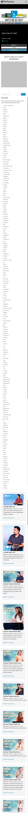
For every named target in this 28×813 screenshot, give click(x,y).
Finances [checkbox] (5, 247)
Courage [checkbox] (5, 185)
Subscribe (14, 50)
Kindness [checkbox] (5, 350)
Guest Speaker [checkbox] (6, 299)
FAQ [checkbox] (4, 230)
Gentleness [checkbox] (6, 268)
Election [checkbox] (5, 210)
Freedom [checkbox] (5, 256)
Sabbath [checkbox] (5, 485)
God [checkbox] (4, 276)
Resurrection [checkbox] (6, 481)
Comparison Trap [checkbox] (7, 170)
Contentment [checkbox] (6, 178)
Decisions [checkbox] (5, 199)
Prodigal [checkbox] (5, 456)
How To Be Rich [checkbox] (7, 320)
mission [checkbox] (5, 394)
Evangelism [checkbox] (6, 220)
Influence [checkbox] (5, 327)
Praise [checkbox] (4, 448)
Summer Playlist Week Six (11, 696)
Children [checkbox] (5, 151)
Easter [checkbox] (4, 207)
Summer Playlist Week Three (12, 779)
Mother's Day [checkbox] (6, 404)
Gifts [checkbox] (4, 272)
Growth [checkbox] (5, 297)
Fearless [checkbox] (5, 243)
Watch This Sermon (8, 518)
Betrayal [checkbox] (5, 132)
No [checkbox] (4, 421)
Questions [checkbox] (5, 465)
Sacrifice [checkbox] (5, 488)
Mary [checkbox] (4, 375)
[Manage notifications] (3, 810)
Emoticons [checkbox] (5, 214)
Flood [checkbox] (4, 251)
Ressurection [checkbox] (6, 479)
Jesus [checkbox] (4, 341)
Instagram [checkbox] (5, 333)
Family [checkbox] (4, 228)
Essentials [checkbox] (5, 218)
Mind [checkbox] (4, 385)
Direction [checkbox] (5, 203)
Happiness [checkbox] (5, 304)
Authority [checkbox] (5, 122)
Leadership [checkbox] (5, 352)
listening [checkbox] (5, 362)
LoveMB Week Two (9, 507)
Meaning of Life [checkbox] (6, 379)
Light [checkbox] (4, 360)
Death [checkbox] (4, 195)
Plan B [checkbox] (4, 442)
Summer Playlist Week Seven (12, 663)
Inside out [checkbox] (5, 331)
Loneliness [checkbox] (5, 364)
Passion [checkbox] (5, 435)
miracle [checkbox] (5, 389)
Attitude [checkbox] (5, 120)
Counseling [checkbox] (5, 182)
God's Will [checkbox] (5, 283)
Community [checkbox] (6, 164)
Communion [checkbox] (6, 162)
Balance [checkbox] (5, 124)
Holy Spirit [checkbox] (5, 316)
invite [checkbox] (4, 339)
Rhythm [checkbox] (5, 483)
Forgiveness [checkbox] (6, 253)
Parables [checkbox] (5, 431)
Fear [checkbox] (4, 241)
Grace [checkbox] (4, 287)
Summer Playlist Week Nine (11, 584)
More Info (5, 41)
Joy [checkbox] (4, 345)
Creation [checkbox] (5, 187)
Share (14, 47)
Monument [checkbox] (5, 402)
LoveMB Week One (9, 552)
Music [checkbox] (4, 406)
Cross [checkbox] (4, 189)
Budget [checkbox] (4, 147)
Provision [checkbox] (5, 458)
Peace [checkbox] (4, 437)
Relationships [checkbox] (6, 469)
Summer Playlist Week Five (11, 724)
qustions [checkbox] (5, 467)
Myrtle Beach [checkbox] (6, 408)
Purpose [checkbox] (5, 460)
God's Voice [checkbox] (6, 281)
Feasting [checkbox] (5, 245)
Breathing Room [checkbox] (7, 145)
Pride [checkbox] (4, 454)
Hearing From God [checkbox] (7, 308)
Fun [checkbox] (4, 262)
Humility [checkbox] (5, 322)
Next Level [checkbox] (5, 416)
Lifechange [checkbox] (5, 358)
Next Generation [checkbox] (7, 414)
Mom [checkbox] (4, 396)
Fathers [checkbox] (5, 237)
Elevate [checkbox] (5, 212)
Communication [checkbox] (7, 159)
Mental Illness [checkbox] (6, 383)
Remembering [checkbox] (6, 473)
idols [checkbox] (4, 325)
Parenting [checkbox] (5, 433)
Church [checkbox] (5, 155)
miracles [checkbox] (5, 391)
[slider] (8, 23)
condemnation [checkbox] (6, 174)
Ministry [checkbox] (5, 387)
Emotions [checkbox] (5, 216)
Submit (23, 94)
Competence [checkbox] (6, 172)
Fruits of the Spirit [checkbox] (7, 260)
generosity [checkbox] (5, 266)
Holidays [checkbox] (5, 312)
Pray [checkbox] (4, 450)
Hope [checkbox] (4, 318)
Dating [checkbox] (4, 191)
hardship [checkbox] (5, 306)
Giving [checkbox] (4, 274)
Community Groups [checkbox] (7, 166)
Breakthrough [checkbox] (6, 143)
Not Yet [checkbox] (5, 423)
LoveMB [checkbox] (5, 371)
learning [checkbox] (5, 354)
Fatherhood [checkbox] (5, 235)
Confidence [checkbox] (5, 176)
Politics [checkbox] (5, 446)
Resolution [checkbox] (5, 477)
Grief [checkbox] (4, 293)
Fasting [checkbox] (5, 233)
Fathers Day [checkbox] (6, 239)
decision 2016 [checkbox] (6, 197)
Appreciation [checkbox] (6, 116)
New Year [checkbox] (5, 412)
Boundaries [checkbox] (5, 141)
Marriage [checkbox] (5, 373)
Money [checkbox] (4, 400)
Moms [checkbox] (4, 398)
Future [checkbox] (4, 264)
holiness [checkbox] (5, 314)
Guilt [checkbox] (4, 302)
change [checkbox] (5, 149)
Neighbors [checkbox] (5, 410)
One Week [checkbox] (5, 427)
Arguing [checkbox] (5, 118)
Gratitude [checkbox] (5, 291)
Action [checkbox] (4, 107)
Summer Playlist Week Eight (12, 631)
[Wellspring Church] (7, 2)
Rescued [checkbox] (5, 475)
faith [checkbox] (4, 224)
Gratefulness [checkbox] (6, 289)
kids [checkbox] (4, 348)
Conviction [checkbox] (5, 180)
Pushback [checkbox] (5, 462)
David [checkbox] (4, 193)
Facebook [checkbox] (5, 222)
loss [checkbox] (4, 366)
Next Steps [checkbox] (5, 419)
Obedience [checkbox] (5, 425)
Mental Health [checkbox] (6, 381)
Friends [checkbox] (5, 258)
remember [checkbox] (5, 471)
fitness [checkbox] (4, 249)
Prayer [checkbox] (4, 452)
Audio (15, 45)
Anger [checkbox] (4, 113)
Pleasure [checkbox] (5, 444)
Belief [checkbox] (4, 128)
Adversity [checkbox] (5, 111)
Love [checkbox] (4, 368)
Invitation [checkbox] (5, 337)
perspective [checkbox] (6, 439)
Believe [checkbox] (5, 130)
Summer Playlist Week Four (11, 752)
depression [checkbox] (5, 201)
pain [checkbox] (4, 429)
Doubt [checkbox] (4, 205)
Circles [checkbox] (4, 157)
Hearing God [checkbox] (6, 310)
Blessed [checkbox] (5, 136)
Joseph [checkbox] (5, 343)
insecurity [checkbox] (5, 329)
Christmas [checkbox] (5, 153)
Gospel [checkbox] (5, 285)
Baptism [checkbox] (5, 126)
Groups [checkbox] (5, 295)
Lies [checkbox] (4, 356)
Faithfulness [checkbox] (6, 226)
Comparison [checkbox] (6, 168)
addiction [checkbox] (5, 109)
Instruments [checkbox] (6, 335)
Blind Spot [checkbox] (5, 139)
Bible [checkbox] (4, 134)
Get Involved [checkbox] (6, 270)
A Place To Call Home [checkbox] (8, 105)
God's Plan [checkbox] (5, 279)
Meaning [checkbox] (5, 377)
